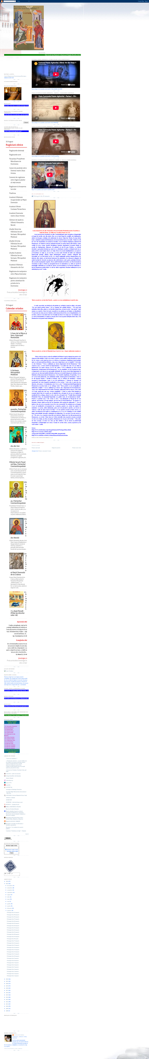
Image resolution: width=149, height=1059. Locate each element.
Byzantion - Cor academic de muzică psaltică (14, 827)
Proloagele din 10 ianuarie (13, 956)
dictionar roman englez (12, 851)
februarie (9, 908)
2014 (7, 997)
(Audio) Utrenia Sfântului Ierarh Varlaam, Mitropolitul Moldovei (18, 245)
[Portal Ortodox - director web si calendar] (8, 839)
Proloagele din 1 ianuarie (13, 976)
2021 (7, 981)
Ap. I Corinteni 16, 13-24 (20, 636)
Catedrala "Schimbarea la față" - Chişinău (16, 831)
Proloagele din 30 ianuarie (13, 914)
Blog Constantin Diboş (20, 6)
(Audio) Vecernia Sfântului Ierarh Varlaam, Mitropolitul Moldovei (18, 233)
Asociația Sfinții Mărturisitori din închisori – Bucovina (16, 792)
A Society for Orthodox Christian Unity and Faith (16, 770)
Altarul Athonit (9, 778)
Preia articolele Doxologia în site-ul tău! (17, 293)
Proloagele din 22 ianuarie (13, 930)
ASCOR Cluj (9, 787)
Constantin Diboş (19, 1035)
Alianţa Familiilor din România (13, 776)
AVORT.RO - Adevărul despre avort (14, 802)
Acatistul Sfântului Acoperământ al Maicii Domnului (18, 200)
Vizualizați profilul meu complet (13, 1048)
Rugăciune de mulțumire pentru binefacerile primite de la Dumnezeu (19, 282)
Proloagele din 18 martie (12, 938)
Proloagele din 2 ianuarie (13, 973)
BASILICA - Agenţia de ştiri (12, 804)
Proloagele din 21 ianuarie (13, 932)
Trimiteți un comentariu (36, 445)
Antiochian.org (9, 780)
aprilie (9, 903)
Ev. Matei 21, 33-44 (21, 654)
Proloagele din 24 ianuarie (13, 925)
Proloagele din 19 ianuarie (13, 936)
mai (8, 901)
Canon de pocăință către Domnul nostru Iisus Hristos (19, 170)
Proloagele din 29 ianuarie (13, 917)
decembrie (10, 885)
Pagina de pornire (56, 447)
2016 (7, 992)
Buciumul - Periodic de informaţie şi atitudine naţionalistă (14, 824)
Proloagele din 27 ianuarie (13, 919)
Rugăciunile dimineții (17, 150)
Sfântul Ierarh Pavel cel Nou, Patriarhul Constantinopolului (18, 464)
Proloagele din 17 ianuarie (13, 941)
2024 (7, 881)
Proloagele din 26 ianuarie (41, 196)
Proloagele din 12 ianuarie (13, 952)
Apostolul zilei (22, 622)
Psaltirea (13, 193)
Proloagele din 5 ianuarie (13, 967)
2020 (7, 983)
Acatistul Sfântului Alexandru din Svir (17, 265)
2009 (7, 1008)
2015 (7, 995)
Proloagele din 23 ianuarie (13, 928)
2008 (7, 1011)
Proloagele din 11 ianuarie (13, 954)
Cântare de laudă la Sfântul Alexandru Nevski (17, 222)
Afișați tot (27, 834)
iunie (8, 899)
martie (9, 906)
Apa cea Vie (9, 782)
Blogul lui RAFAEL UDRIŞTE (13, 821)
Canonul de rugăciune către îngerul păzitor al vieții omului (18, 180)
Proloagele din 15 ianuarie (13, 945)
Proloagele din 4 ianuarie (13, 969)
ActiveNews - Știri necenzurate (13, 773)
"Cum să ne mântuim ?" (11, 758)
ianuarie (9, 910)
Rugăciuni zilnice (14, 144)
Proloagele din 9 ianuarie (13, 958)
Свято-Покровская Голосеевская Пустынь (15, 76)
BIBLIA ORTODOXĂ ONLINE (13, 806)
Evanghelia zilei (21, 640)
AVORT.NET (9, 800)
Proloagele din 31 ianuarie (13, 912)
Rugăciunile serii (16, 154)
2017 (7, 990)
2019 (7, 986)
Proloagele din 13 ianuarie (13, 949)
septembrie (10, 892)
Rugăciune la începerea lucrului (18, 187)
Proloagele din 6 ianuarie (13, 965)
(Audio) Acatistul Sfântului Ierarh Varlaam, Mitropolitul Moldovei (18, 257)
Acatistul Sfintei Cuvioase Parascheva (18, 207)
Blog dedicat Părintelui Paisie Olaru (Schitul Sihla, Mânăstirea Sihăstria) (14, 818)
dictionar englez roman (11, 845)
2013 (7, 999)
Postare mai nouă (36, 447)
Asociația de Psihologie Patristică (14, 789)
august (9, 894)
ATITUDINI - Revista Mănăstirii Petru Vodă (16, 795)
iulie (8, 897)
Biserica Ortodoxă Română (12, 809)
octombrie (9, 890)
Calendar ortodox (14, 308)
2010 (7, 1006)
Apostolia (8, 785)
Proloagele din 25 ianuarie (13, 923)
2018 (7, 988)
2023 (7, 883)
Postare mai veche (76, 447)
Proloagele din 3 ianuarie (13, 971)
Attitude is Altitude (10, 797)
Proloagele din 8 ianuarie (13, 960)
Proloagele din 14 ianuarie (13, 947)
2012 (7, 1001)
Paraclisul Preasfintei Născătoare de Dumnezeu (18, 161)
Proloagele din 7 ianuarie (13, 962)
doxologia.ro (22, 290)
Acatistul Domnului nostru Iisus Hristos (18, 214)
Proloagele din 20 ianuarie (13, 934)
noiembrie (9, 888)
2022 (7, 979)
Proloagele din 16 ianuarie (13, 943)
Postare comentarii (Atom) (45, 451)
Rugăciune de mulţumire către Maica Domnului (19, 272)
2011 (7, 1004)
